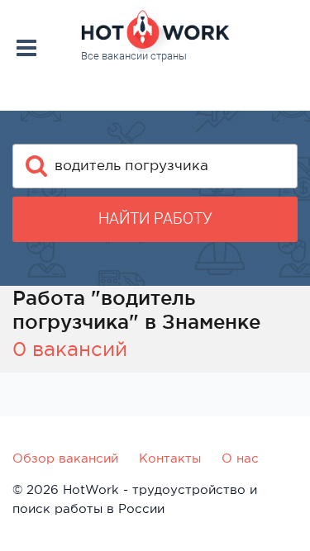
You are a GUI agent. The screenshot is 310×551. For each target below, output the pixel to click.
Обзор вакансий (65, 458)
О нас (240, 458)
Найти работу (155, 218)
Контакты (170, 458)
